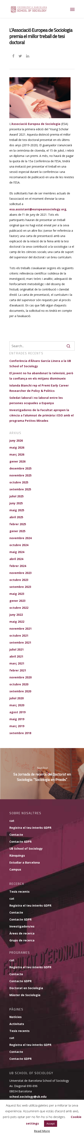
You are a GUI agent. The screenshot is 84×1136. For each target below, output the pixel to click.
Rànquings (17, 855)
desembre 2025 (20, 468)
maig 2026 (16, 447)
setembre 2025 (20, 489)
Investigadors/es (21, 926)
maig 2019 (16, 719)
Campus (15, 869)
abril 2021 (16, 656)
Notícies (15, 1017)
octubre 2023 (18, 580)
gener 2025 (17, 531)
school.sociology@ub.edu (27, 1097)
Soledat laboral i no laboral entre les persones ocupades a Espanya (36, 400)
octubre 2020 (18, 684)
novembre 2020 (20, 677)
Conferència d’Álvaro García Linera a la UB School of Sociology (40, 363)
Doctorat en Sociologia (26, 988)
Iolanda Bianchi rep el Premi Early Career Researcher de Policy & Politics (39, 388)
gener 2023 (17, 601)
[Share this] (13, 55)
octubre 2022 (18, 608)
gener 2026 (17, 461)
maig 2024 (16, 552)
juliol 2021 (16, 649)
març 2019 (16, 726)
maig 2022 (16, 622)
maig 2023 (16, 594)
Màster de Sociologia (24, 995)
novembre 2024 (20, 538)
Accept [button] (50, 1123)
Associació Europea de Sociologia (35, 124)
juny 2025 (16, 503)
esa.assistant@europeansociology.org (37, 209)
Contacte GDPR (20, 841)
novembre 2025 (20, 475)
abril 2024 (16, 559)
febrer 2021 (17, 670)
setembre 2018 (20, 733)
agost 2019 (17, 712)
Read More (42, 1131)
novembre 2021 (20, 628)
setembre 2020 (20, 691)
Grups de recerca (21, 940)
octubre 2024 (18, 545)
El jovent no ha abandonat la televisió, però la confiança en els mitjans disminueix (41, 375)
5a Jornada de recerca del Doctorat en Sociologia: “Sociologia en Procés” (42, 773)
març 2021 (16, 663)
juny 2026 (16, 440)
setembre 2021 (20, 642)
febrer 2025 (17, 524)
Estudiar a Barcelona (24, 862)
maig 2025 (16, 510)
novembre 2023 (20, 573)
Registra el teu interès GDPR (30, 828)
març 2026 (16, 454)
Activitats (16, 1024)
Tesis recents (19, 891)
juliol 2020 (16, 698)
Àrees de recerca (21, 933)
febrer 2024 (17, 566)
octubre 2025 (18, 482)
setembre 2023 (20, 587)
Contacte (16, 835)
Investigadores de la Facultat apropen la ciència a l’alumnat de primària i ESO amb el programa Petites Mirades (41, 415)
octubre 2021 (18, 635)
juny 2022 (16, 615)
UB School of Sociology (26, 848)
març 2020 (16, 705)
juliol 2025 (16, 496)
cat (11, 821)
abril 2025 (16, 517)
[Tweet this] (20, 55)
